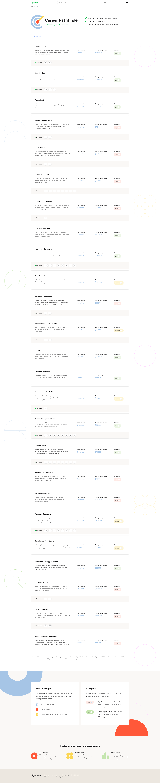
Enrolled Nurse (40, 446)
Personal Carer (40, 46)
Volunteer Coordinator (43, 297)
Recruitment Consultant (44, 472)
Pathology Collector (42, 371)
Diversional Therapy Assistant (46, 562)
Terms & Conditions (75, 775)
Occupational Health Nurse (45, 392)
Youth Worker (40, 148)
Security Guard (40, 73)
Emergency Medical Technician (47, 323)
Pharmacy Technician (43, 514)
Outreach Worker (41, 582)
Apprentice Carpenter (43, 249)
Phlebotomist (40, 100)
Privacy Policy (65, 775)
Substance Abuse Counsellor (46, 636)
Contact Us (46, 775)
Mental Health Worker (43, 121)
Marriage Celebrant (42, 493)
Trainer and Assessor (43, 174)
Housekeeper (40, 350)
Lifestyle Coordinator (43, 228)
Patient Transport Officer (45, 419)
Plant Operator (40, 276)
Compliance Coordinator (44, 541)
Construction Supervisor (44, 201)
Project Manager (41, 609)
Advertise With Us (56, 775)
